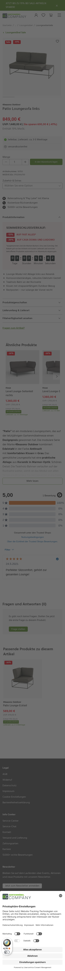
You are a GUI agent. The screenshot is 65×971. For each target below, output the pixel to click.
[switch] (7, 952)
